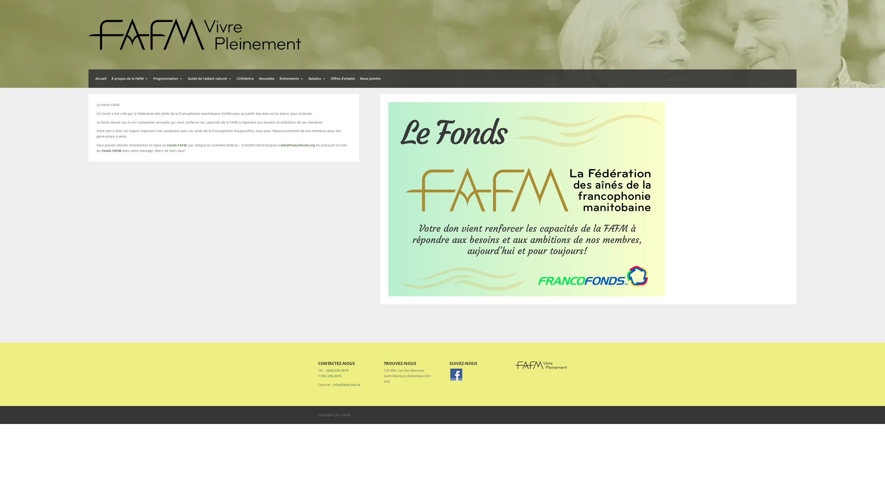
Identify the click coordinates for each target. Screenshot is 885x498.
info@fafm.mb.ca (346, 384)
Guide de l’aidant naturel (207, 79)
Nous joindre (370, 79)
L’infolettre (245, 79)
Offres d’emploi (343, 79)
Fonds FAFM (177, 145)
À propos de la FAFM (128, 79)
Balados (315, 79)
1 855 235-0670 (329, 376)
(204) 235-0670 (337, 370)
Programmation (165, 79)
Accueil (100, 79)
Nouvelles (266, 79)
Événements (289, 79)
